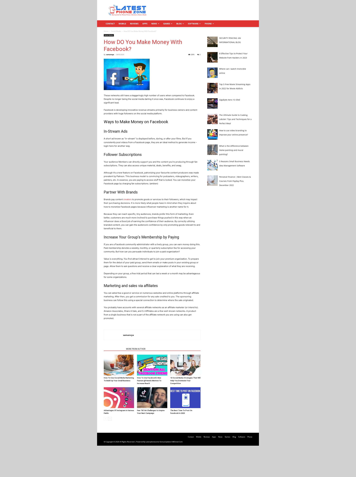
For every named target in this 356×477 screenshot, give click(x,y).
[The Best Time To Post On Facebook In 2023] (185, 397)
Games (166, 23)
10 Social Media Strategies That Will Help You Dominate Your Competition (185, 380)
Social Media (116, 31)
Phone (208, 23)
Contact (110, 23)
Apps (144, 23)
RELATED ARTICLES (114, 349)
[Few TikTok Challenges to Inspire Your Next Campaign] (152, 397)
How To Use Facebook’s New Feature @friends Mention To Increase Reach (149, 380)
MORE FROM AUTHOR (135, 349)
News (154, 23)
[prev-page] (105, 418)
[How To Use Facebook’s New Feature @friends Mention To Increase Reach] (152, 365)
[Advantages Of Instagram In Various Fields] (119, 397)
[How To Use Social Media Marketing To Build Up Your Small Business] (119, 365)
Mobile (122, 23)
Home (106, 31)
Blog (179, 23)
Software (193, 23)
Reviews (134, 23)
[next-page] (110, 418)
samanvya (110, 54)
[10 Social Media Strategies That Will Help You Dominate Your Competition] (185, 365)
